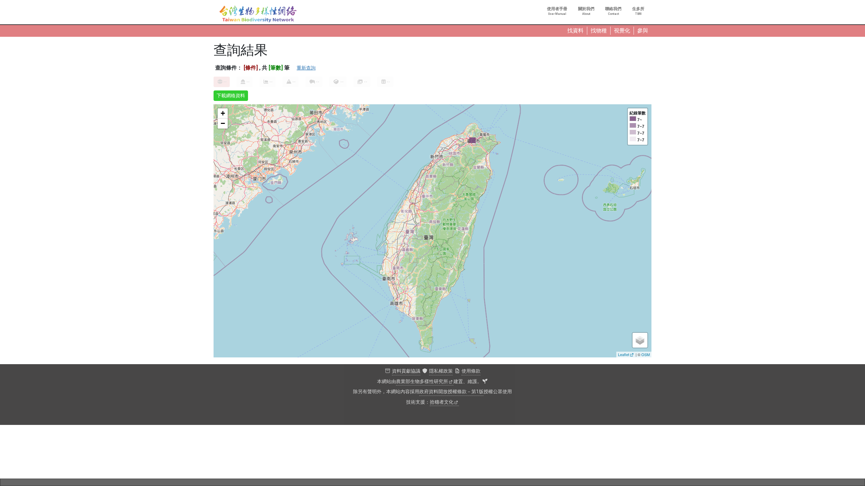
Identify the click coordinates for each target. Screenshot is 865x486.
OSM (645, 354)
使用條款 (471, 371)
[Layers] (640, 340)
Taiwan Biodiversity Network (258, 14)
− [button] (223, 123)
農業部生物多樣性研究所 (422, 381)
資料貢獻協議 (406, 371)
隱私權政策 (441, 371)
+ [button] (223, 113)
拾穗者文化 (441, 402)
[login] (485, 381)
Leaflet (623, 354)
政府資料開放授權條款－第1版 (451, 392)
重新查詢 (306, 68)
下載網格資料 (231, 95)
